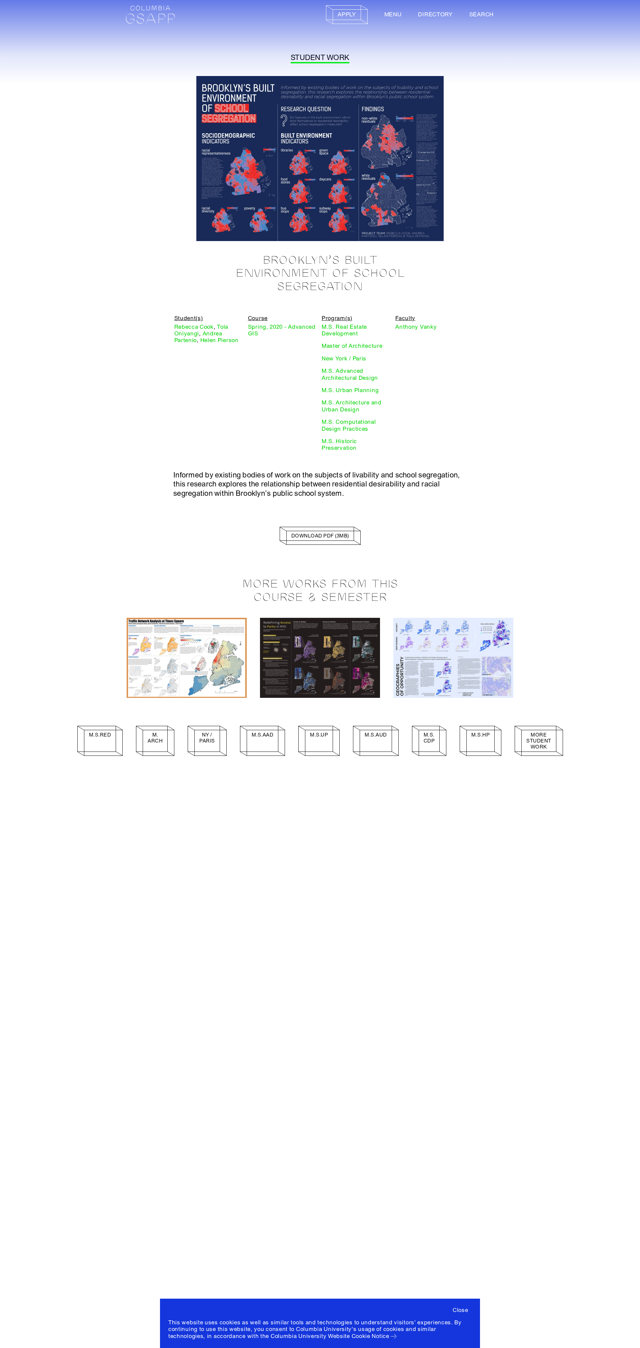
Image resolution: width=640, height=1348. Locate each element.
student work (320, 57)
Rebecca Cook (194, 326)
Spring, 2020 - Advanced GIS (282, 330)
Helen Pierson (219, 340)
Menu (393, 14)
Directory (435, 14)
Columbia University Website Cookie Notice (330, 1336)
